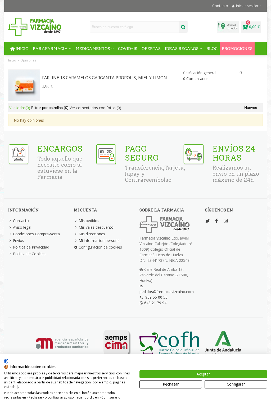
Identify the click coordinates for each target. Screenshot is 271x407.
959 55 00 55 (156, 297)
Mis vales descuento (96, 227)
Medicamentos (93, 48)
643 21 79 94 (155, 302)
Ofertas (151, 48)
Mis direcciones (92, 233)
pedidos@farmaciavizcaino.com (166, 291)
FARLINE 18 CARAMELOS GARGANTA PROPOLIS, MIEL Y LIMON (104, 78)
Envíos (18, 240)
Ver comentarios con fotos (95, 107)
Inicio (22, 48)
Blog (212, 48)
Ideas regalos (181, 48)
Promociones (237, 48)
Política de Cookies (29, 253)
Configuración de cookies (100, 247)
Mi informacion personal (99, 240)
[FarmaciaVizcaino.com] (34, 27)
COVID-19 (127, 48)
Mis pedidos (89, 220)
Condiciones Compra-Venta (36, 233)
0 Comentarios (196, 78)
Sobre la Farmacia (161, 210)
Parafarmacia (50, 48)
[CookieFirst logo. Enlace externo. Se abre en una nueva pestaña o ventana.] (6, 361)
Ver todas (19, 107)
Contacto (21, 220)
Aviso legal (22, 227)
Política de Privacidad (31, 247)
